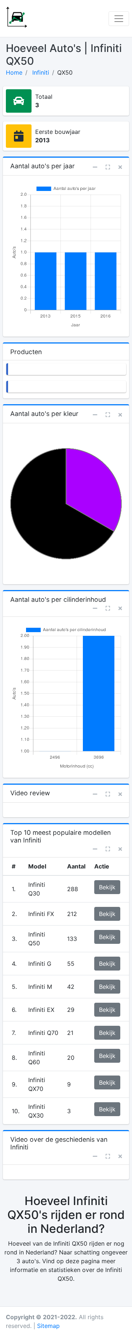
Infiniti (40, 72)
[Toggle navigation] (119, 18)
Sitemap (48, 1325)
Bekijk (107, 887)
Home (14, 72)
